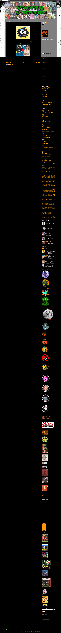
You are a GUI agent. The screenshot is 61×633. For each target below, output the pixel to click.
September (44, 63)
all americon (53, 168)
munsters (51, 198)
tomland (47, 212)
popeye (48, 202)
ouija (52, 200)
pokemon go (45, 202)
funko (42, 183)
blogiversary (51, 172)
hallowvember (53, 187)
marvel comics (44, 194)
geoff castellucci (48, 184)
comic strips (43, 176)
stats (54, 209)
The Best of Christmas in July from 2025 (47, 154)
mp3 (44, 198)
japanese (48, 190)
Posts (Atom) (11, 64)
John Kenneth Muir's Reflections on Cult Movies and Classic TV (47, 113)
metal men (45, 195)
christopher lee (48, 174)
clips (51, 174)
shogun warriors (51, 206)
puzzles (47, 203)
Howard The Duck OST (48, 264)
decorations (53, 178)
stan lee (43, 209)
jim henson (52, 190)
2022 (43, 60)
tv (49, 213)
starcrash (51, 209)
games (52, 183)
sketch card (43, 207)
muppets (53, 198)
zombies (48, 218)
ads (54, 167)
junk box (50, 191)
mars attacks (53, 193)
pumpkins (44, 203)
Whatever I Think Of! (45, 126)
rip (49, 204)
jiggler (50, 190)
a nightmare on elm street (47, 167)
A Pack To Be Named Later (46, 156)
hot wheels (44, 189)
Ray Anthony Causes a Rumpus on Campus (47, 124)
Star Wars (48, 209)
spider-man (43, 208)
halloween (44, 187)
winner (50, 216)
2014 (43, 75)
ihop (47, 189)
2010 (43, 79)
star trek (45, 209)
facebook (45, 181)
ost (51, 200)
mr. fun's (47, 198)
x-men (49, 217)
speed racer (53, 207)
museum (42, 199)
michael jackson (48, 195)
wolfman (46, 217)
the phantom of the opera (44, 211)
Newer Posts (8, 62)
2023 (43, 59)
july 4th (48, 191)
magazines (43, 193)
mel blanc (43, 195)
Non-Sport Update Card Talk (45, 496)
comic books (50, 175)
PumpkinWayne (47, 246)
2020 (43, 68)
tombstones (44, 212)
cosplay (54, 176)
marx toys (47, 194)
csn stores (50, 177)
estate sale (43, 181)
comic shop (53, 175)
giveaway (53, 185)
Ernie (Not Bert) (44, 153)
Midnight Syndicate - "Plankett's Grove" (47, 102)
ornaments (49, 200)
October (44, 62)
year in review (52, 217)
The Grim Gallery (44, 96)
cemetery (42, 174)
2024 (43, 58)
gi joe (51, 185)
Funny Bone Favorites (48, 250)
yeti (54, 217)
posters (52, 202)
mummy (49, 198)
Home (23, 62)
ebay (49, 180)
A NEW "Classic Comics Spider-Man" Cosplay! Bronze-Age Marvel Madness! (47, 121)
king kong (52, 191)
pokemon (42, 202)
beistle (49, 171)
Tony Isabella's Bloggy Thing (46, 137)
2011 (43, 78)
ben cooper (52, 171)
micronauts (51, 195)
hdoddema (33, 631)
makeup (46, 193)
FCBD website (32, 41)
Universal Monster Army (45, 497)
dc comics (49, 178)
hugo (46, 189)
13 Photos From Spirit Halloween (46, 127)
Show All (54, 163)
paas (54, 200)
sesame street (43, 206)
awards (42, 170)
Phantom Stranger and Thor (45, 88)
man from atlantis (49, 193)
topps (48, 212)
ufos (54, 213)
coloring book (43, 175)
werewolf (46, 216)
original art (46, 200)
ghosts (47, 185)
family (50, 181)
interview (44, 190)
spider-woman (45, 208)
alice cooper (49, 168)
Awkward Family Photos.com (46, 104)
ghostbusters (45, 185)
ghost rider (52, 184)
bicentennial (43, 172)
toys (51, 212)
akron (42, 168)
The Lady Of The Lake (45, 132)
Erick (46, 22)
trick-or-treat (44, 213)
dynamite (46, 180)
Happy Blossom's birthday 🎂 (46, 110)
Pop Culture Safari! (45, 116)
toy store (50, 212)
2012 (43, 77)
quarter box (49, 203)
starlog (52, 209)
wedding (42, 216)
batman (50, 170)
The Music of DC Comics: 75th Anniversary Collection (49, 255)
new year (45, 199)
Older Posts (38, 62)
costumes (43, 177)
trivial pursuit (47, 213)
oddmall (52, 199)
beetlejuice (47, 171)
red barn (48, 204)
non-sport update (48, 199)
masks (49, 194)
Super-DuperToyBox (45, 134)
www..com (44, 523)
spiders (48, 208)
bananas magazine (47, 170)
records (46, 204)
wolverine (48, 217)
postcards (50, 202)
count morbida (47, 177)
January (44, 67)
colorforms (53, 174)
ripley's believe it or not (52, 204)
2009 (43, 80)
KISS (54, 191)
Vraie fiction (44, 90)
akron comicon (45, 168)
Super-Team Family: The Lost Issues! (47, 87)
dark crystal (45, 178)
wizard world (43, 217)
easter (48, 180)
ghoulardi (49, 185)
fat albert (52, 181)
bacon (44, 170)
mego (54, 194)
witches (51, 216)
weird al (44, 216)
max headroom (51, 194)
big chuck (46, 172)
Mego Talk (43, 495)
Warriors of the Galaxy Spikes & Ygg (46, 135)
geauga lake (45, 184)
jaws (49, 190)
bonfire (54, 172)
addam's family (52, 167)
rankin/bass (43, 204)
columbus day (46, 175)
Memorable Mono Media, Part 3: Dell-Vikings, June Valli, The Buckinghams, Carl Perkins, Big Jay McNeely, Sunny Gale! (47, 161)
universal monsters (51, 214)
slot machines (48, 207)
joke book (45, 191)
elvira (54, 180)
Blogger (39, 631)
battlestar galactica (44, 171)
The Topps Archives (45, 143)
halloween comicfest (48, 187)
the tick (48, 211)
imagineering (49, 189)
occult (51, 199)
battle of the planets (53, 170)
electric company (51, 180)
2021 (43, 61)
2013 (43, 76)
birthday (49, 172)
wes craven (48, 216)
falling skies (47, 181)
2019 (43, 69)
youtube (43, 218)
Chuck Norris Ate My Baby (46, 150)
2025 (43, 57)
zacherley (45, 218)
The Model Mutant (44, 141)
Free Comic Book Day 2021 (10, 23)
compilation (45, 176)
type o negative (51, 213)
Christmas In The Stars (48, 241)
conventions (51, 176)
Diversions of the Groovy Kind (46, 129)
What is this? (44, 530)
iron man (46, 190)
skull (45, 207)
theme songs (50, 211)
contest (48, 176)
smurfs (51, 207)
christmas (45, 174)
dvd (44, 180)
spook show (50, 208)
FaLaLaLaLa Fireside (44, 494)
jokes (46, 191)
